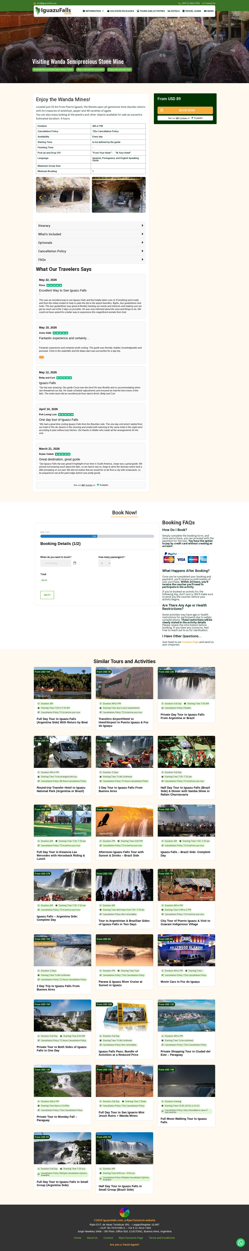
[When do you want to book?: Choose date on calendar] (75, 563)
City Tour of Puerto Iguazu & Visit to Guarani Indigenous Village (185, 922)
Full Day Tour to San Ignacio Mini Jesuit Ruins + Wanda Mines (121, 1114)
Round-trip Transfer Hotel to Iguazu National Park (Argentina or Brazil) (61, 789)
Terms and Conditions (162, 1237)
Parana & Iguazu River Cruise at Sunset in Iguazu (120, 983)
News (210, 11)
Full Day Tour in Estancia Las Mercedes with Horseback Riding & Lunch (61, 855)
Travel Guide (193, 11)
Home (77, 1237)
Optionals (45, 243)
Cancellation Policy (52, 251)
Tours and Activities (152, 11)
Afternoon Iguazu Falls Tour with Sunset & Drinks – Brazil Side (121, 853)
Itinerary (44, 226)
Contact (108, 1237)
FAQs (42, 260)
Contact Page (190, 642)
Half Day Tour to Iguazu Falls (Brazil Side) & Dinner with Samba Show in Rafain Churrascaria (185, 791)
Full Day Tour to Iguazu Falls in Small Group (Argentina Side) (62, 1183)
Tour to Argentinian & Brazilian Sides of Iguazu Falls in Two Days (124, 922)
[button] (40, 198)
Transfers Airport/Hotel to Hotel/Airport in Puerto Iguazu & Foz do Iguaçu (123, 722)
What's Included (49, 234)
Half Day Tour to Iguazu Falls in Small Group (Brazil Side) (120, 1188)
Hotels (175, 11)
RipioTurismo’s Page (131, 1237)
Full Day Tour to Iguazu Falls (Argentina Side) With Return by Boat (62, 720)
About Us (92, 1237)
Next (47, 595)
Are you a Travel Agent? (124, 1244)
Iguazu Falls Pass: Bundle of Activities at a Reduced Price (118, 1053)
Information (93, 11)
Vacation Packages (122, 11)
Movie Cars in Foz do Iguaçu (180, 981)
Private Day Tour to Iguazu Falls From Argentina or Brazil (182, 716)
